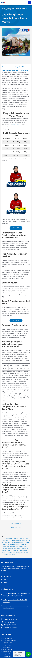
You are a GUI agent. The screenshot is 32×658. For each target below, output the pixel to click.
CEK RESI (16, 320)
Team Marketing (16, 124)
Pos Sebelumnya (16, 523)
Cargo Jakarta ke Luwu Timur (13, 538)
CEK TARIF (16, 228)
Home (4, 8)
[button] (29, 2)
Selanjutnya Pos (16, 527)
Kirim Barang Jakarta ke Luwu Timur (12, 546)
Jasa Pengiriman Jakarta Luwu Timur (16, 544)
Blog (8, 8)
